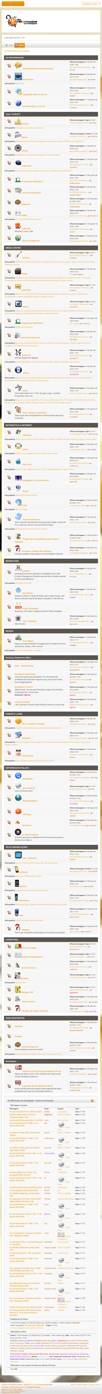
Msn (20, 509)
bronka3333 (57, 1348)
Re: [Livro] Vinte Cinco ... (78, 946)
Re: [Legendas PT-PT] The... (80, 164)
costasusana (49, 1138)
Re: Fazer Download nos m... (80, 105)
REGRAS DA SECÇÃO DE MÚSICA (28, 262)
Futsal (39, 1054)
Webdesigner (82, 1359)
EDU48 (72, 70)
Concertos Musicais (31, 192)
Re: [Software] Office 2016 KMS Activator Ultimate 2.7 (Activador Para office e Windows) (25, 1312)
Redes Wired (20, 495)
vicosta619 (74, 358)
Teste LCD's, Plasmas (74, 378)
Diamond (41, 1356)
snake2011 (74, 969)
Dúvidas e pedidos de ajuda (43, 297)
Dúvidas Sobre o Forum (33, 106)
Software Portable (62, 439)
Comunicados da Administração (37, 68)
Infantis (73, 343)
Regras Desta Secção (23, 439)
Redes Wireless (31, 495)
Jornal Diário (28, 788)
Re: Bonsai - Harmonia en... (80, 754)
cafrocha (94, 136)
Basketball (25, 1054)
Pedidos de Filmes (23, 280)
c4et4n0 (73, 816)
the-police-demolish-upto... (79, 1028)
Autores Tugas (29, 947)
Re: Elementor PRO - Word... (80, 595)
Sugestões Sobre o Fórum (34, 94)
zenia (33, 1343)
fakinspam (73, 339)
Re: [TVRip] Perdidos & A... (79, 180)
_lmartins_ (86, 323)
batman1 (73, 682)
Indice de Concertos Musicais (59, 343)
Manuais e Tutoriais (59, 280)
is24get (94, 1002)
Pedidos (15, 745)
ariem (92, 957)
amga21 (94, 1074)
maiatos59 (74, 307)
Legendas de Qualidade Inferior (37, 1085)
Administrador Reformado (38, 1354)
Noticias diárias (29, 800)
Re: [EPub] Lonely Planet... (79, 1002)
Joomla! (26, 570)
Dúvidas (70, 280)
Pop (59, 1190)
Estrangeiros (52, 141)
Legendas (26, 165)
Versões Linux (21, 453)
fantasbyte (48, 1242)
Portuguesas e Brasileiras (25, 155)
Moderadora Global (17, 1359)
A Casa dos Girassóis (77, 1011)
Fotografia (37, 650)
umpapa (21, 1351)
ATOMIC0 (73, 258)
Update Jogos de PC (56, 400)
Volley (18, 1054)
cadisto (86, 1348)
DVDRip (45, 362)
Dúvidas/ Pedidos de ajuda (61, 402)
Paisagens (26, 742)
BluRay (18, 362)
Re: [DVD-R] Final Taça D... (79, 204)
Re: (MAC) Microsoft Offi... (79, 463)
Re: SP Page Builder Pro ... (79, 574)
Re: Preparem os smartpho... (80, 777)
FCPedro (73, 290)
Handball (32, 1054)
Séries (24, 150)
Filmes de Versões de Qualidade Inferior (41, 1071)
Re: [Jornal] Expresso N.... (79, 789)
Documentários (78, 141)
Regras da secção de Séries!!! (26, 311)
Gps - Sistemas (29, 858)
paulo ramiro (28, 1346)
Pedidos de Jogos (31, 402)
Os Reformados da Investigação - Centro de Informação (30, 1101)
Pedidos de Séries (30, 313)
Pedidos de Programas (24, 327)
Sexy (17, 761)
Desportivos (87, 378)
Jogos (24, 215)
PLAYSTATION (23, 219)
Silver (64, 1359)
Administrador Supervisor (58, 1354)
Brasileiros (61, 278)
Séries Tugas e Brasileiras (67, 311)
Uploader (70, 1359)
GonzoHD (76, 1323)
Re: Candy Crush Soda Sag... (80, 801)
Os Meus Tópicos (29, 834)
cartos (95, 553)
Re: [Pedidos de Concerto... (79, 337)
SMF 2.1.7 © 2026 (7, 1391)
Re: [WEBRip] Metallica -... (79, 192)
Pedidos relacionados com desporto (66, 362)
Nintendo (8, 402)
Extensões (28, 583)
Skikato (21, 1348)
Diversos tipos (21, 982)
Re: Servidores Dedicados (79, 679)
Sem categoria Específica (34, 412)
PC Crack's (44, 400)
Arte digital (27, 641)
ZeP (58, 1343)
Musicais (41, 378)
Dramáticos (31, 380)
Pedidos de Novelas (51, 313)
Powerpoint (58, 728)
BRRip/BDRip (26, 362)
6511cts (53, 1343)
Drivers (37, 453)
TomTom (25, 863)
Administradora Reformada (78, 1354)
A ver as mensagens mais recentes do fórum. (27, 1328)
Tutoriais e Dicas (45, 402)
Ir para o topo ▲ (94, 1384)
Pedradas (13, 1351)
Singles (73, 262)
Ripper (59, 1359)
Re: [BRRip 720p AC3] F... (79, 136)
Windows (26, 435)
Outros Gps (39, 863)
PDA (21, 915)
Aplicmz (27, 695)
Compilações (39, 128)
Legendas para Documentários (61, 171)
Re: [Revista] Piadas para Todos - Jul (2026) (26, 1120)
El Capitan (64, 469)
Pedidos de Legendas (25, 297)
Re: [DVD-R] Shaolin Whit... (79, 355)
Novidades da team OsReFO (26, 141)
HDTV (34, 362)
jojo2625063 (70, 1348)
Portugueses (41, 141)
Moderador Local (83, 1356)
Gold (47, 1356)
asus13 (72, 232)
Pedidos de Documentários (41, 280)
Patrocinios (27, 79)
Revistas (24, 978)
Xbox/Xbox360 (89, 400)
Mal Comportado (56, 1356)
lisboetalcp (45, 1343)
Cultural (19, 742)
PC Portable (68, 400)
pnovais (21, 1343)
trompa (13, 1346)
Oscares (43, 278)
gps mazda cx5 (75, 931)
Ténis (48, 1054)
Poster (42, 1359)
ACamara (94, 216)
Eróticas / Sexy (79, 742)
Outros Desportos (30, 1046)
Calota (95, 900)
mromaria (73, 108)
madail (37, 1343)
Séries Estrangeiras (85, 311)
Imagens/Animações (45, 904)
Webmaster (14, 1361)
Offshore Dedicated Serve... (80, 705)
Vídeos (25, 372)
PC (17, 219)
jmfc (85, 1346)
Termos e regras (81, 1384)
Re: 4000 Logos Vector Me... (80, 642)
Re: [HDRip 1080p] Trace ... (79, 414)
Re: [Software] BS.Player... (79, 434)
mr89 (94, 241)
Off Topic (26, 814)
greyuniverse (74, 949)
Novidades (56, 469)
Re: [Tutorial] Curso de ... (79, 522)
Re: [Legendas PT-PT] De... (79, 1088)
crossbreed (64, 1343)
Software (26, 228)
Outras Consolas (35, 219)
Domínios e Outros (24, 687)
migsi (94, 123)
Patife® (72, 96)
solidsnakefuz (75, 207)
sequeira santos (50, 1247)
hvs (68, 1340)
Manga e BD (27, 992)
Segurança (74, 439)
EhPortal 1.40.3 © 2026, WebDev (12, 1389)
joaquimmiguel (75, 195)
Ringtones (33, 904)
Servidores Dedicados (25, 674)
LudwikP (73, 597)
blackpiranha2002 (76, 1030)
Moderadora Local (32, 1359)
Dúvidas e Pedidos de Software (36, 551)
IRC (17, 509)
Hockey (53, 1054)
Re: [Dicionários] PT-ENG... (79, 241)
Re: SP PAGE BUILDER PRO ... (80, 621)
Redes (25, 491)
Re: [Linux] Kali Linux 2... (78, 449)
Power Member (50, 1359)
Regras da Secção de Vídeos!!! (27, 378)
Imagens (26, 738)
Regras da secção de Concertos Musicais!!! (31, 343)
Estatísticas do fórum (19, 1319)
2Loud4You (74, 417)
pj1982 (46, 1310)
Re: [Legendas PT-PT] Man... (80, 288)
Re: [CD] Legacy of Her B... (79, 123)
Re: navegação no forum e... (80, 93)
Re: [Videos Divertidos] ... (79, 724)
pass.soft (47, 1148)
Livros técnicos (28, 967)
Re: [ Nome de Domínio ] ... (79, 692)
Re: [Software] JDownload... (80, 229)
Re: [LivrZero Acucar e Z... (79, 967)
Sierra (71, 469)
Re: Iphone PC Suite (77, 886)
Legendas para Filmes (24, 171)
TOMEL (27, 1343)
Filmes (24, 137)
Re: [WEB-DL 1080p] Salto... (80, 304)
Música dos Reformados (85, 262)
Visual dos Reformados (24, 650)
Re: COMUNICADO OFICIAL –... (81, 67)
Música (25, 123)
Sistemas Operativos (40, 439)
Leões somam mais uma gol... (81, 1048)
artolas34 (87, 931)
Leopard (19, 469)
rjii (45, 1178)
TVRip (50, 362)
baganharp (74, 992)
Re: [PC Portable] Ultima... (79, 393)
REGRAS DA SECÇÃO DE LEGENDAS (29, 294)
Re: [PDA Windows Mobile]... (80, 914)
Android (23, 872)
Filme (72, 274)
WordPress (27, 593)
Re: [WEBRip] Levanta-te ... (79, 151)
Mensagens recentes (18, 1105)
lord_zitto (73, 576)
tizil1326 (95, 738)
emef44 (72, 1050)
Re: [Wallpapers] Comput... (79, 479)
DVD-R (39, 362)
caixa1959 (92, 1011)
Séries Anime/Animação (14, 313)
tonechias (73, 167)
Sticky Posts (20, 83)
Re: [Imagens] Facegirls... (79, 738)
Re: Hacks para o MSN (78, 505)
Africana (61, 262)
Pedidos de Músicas (12, 264)
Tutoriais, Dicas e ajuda (87, 439)
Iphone (23, 886)
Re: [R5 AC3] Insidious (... (79, 1074)
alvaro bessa (74, 917)
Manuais (48, 863)
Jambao (47, 1112)
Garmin (18, 863)
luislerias (48, 1348)
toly (45, 1223)
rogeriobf (92, 505)
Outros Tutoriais (41, 529)
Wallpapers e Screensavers (35, 480)
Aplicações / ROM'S (23, 876)
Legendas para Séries (41, 171)
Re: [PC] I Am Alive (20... (78, 216)
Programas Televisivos (32, 181)
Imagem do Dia (67, 742)
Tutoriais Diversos (31, 519)
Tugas (79, 343)
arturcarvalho (49, 1153)
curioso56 (94, 540)
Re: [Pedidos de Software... (79, 553)
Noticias (19, 1026)
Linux (25, 449)
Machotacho (73, 1343)
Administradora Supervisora (20, 1356)
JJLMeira (47, 1214)
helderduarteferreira (75, 1346)
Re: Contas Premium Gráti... (80, 813)
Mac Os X (27, 464)
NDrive (31, 863)
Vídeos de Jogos (42, 380)
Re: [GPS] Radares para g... (79, 857)
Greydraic (92, 825)
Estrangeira (29, 128)
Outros (51, 761)
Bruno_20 (13, 1343)
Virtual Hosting (22, 701)
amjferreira (74, 466)
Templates (19, 583)
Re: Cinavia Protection (78, 825)
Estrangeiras (40, 155)
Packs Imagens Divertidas (40, 742)
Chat (24, 505)
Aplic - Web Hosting (24, 665)
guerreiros (74, 624)
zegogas (80, 274)
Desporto (25, 204)
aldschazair (14, 1348)
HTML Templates (30, 608)
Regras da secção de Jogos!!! (26, 400)
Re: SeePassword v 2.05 (78, 540)
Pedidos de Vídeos (58, 378)
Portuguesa (20, 128)
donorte (54, 1346)
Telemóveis (23, 900)
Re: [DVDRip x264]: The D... (79, 371)
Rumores (26, 825)
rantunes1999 (75, 1090)
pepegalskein (75, 670)
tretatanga (74, 804)
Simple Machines (19, 1391)
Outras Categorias (30, 240)
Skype (25, 509)
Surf (43, 1054)
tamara (72, 757)
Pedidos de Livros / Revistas (34, 1010)
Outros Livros (28, 1001)
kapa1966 (73, 482)
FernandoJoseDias (37, 1348)
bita (93, 789)
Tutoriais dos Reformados (25, 529)
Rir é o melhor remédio (33, 723)
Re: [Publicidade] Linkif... (78, 79)
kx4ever (73, 859)
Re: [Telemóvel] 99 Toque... (79, 900)
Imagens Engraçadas (31, 728)
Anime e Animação (64, 141)
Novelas (40, 313)
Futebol (18, 1036)
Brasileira (53, 262)
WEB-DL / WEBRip (64, 1114)
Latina (67, 262)
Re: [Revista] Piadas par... (79, 977)
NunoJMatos (74, 374)
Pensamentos (56, 742)
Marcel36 (79, 1348)
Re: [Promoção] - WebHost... (80, 667)
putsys (93, 522)
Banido (34, 1356)
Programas (20, 890)
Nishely (94, 393)
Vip (75, 1359)
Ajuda (73, 1384)
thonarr (47, 1172)
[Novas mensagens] (9, 66)
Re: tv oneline (75, 323)
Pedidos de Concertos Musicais (26, 346)
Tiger (24, 469)
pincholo (63, 1346)
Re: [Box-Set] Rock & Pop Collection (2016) (26, 1112)
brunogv (95, 434)
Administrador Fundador (19, 1354)
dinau (93, 724)
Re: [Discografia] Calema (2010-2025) (24, 1190)
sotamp (93, 449)
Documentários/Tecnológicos (15, 380)
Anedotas (19, 728)
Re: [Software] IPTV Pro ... (79, 871)
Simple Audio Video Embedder (11, 1392)
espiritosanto (49, 1307)
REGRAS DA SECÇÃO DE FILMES (27, 278)
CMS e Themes (29, 621)
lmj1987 (90, 886)
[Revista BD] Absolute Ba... (79, 990)
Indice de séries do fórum (47, 311)
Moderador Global (69, 1356)
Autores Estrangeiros (32, 956)
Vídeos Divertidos (46, 728)
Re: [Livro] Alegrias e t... (78, 957)
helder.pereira (75, 183)
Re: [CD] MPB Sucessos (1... (80, 255)
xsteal (94, 151)
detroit (46, 1133)
